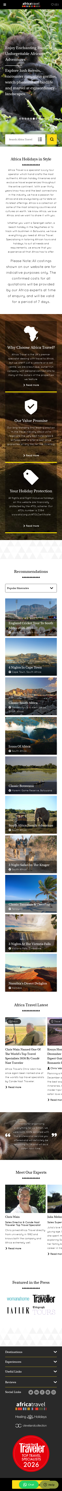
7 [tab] (36, 119)
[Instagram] (53, 1392)
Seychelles (40, 227)
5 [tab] (31, 119)
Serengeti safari (42, 223)
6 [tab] (34, 119)
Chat (31, 1484)
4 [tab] (28, 119)
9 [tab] (42, 119)
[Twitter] (30, 1392)
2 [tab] (23, 119)
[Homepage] (31, 4)
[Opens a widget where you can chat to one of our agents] (49, 1485)
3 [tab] (25, 119)
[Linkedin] (36, 1392)
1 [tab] (20, 119)
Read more (32, 385)
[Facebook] (42, 1392)
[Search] (52, 139)
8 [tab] (39, 119)
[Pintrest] (47, 1392)
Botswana (39, 231)
